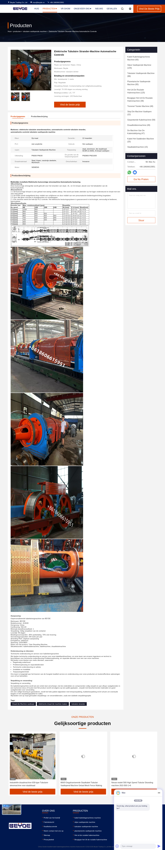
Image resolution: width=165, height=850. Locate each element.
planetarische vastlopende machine (88, 831)
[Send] (159, 846)
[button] (12, 761)
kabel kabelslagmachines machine (88, 818)
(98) (140, 74)
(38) (140, 99)
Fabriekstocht (49, 822)
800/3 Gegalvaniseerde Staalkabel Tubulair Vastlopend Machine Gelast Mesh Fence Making (80, 784)
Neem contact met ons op (53, 831)
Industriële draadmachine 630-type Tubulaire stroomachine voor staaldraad (28, 784)
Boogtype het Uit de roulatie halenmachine (91, 840)
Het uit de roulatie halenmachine (87, 835)
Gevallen (112, 9)
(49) (138, 125)
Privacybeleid (49, 840)
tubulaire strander (78, 704)
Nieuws (99, 9)
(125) (136, 91)
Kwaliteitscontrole (50, 826)
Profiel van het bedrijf (52, 818)
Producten (49, 9)
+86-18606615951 (56, 2)
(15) (137, 147)
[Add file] (117, 846)
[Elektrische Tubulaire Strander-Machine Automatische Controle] (31, 70)
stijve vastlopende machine (85, 822)
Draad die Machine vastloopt (23, 704)
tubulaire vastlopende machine (34, 31)
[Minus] (159, 792)
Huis (36, 9)
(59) (141, 120)
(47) (136, 131)
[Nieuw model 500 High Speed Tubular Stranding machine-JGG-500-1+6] (133, 756)
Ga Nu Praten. (141, 179)
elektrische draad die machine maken (53, 704)
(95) (138, 82)
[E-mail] (134, 172)
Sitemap (47, 835)
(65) (138, 58)
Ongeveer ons (82, 9)
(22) (139, 113)
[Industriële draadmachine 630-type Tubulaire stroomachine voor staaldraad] (31, 756)
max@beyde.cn (39, 2)
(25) (140, 140)
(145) (139, 66)
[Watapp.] (129, 172)
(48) (140, 106)
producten (17, 31)
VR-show (65, 9)
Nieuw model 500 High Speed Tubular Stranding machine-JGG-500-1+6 (131, 784)
